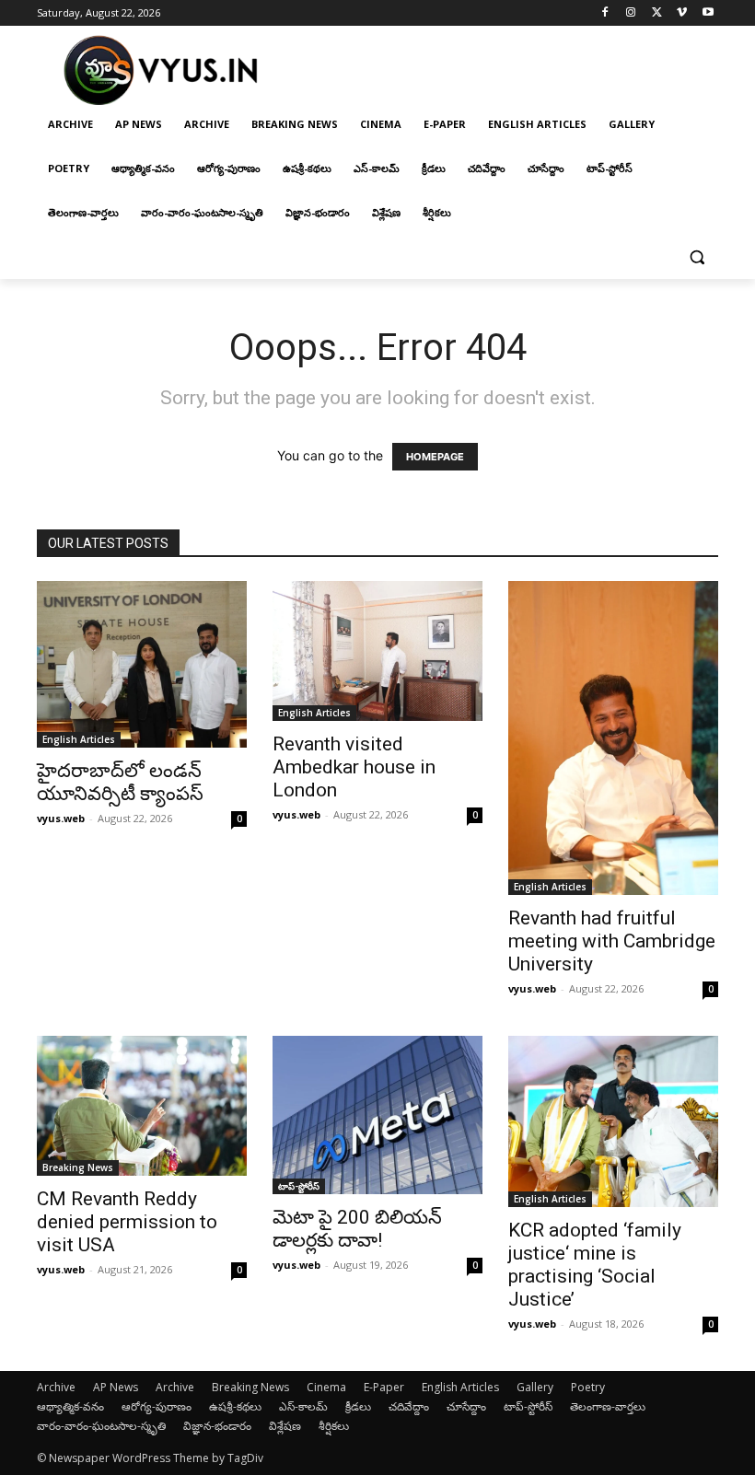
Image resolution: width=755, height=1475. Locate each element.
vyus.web (61, 818)
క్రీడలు (358, 1406)
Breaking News (77, 1167)
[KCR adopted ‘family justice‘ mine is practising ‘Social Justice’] (613, 1121)
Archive (56, 1387)
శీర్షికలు (334, 1426)
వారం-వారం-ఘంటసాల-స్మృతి (101, 1426)
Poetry (588, 1387)
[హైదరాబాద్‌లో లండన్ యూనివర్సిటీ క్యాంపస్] (142, 665)
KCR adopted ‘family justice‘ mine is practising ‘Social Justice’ (594, 1264)
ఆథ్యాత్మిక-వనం (70, 1406)
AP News (115, 1387)
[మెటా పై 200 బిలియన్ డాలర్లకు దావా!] (377, 1115)
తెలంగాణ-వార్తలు (607, 1406)
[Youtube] (707, 13)
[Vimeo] (681, 13)
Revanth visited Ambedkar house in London (354, 767)
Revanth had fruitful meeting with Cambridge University (611, 941)
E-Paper (384, 1387)
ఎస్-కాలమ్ (303, 1406)
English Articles (78, 739)
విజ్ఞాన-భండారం (217, 1426)
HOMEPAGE (435, 456)
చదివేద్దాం (409, 1406)
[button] (696, 257)
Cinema (326, 1387)
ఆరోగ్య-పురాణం (157, 1406)
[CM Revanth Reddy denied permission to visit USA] (142, 1106)
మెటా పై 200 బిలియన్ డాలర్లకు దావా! (357, 1228)
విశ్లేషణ (285, 1426)
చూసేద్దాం (466, 1406)
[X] (657, 13)
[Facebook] (605, 13)
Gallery (535, 1387)
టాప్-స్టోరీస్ (298, 1185)
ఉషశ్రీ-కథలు (235, 1406)
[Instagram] (631, 13)
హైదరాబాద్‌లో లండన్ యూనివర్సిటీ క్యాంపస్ (120, 782)
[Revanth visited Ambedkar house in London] (377, 651)
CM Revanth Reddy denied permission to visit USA (127, 1222)
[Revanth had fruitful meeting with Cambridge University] (613, 738)
